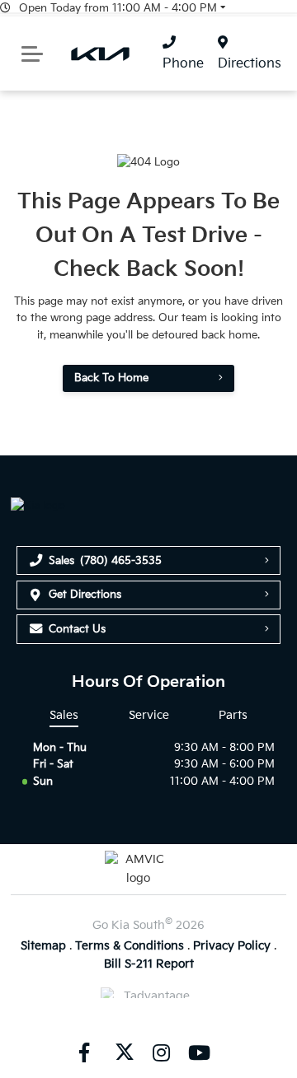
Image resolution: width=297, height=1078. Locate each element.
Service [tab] (149, 715)
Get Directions (85, 594)
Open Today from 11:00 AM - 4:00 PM (118, 8)
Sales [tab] (64, 715)
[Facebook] (84, 1052)
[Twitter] (123, 1052)
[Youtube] (198, 1052)
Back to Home (111, 378)
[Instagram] (160, 1052)
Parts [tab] (233, 715)
